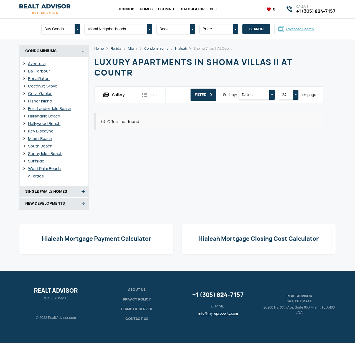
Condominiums (156, 48)
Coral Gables (40, 93)
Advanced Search (299, 29)
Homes (146, 9)
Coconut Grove (42, 86)
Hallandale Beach (44, 116)
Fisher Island (40, 101)
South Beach (40, 146)
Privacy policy (137, 299)
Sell (214, 9)
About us (137, 289)
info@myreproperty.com (218, 313)
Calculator (192, 9)
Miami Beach (40, 138)
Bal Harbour (39, 71)
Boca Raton (39, 78)
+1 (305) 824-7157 (218, 295)
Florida (115, 48)
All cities (36, 176)
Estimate (166, 9)
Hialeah (181, 48)
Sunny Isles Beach (45, 153)
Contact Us (136, 318)
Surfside (36, 161)
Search (256, 29)
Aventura (36, 63)
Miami (133, 48)
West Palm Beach (44, 168)
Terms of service (136, 309)
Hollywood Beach (44, 123)
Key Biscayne (41, 131)
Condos (126, 9)
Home (99, 48)
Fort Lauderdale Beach (49, 108)
